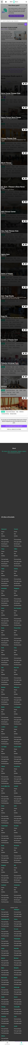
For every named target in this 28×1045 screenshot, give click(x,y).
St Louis (16, 929)
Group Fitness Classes (10, 411)
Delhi (15, 806)
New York (16, 667)
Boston (3, 1026)
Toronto (16, 529)
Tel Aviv (3, 929)
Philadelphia (17, 938)
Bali (15, 865)
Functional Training (5, 413)
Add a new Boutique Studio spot (14, 426)
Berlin (2, 845)
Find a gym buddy (5, 541)
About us (5, 451)
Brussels (16, 825)
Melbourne (16, 687)
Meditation (21, 411)
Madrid (15, 977)
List (2, 2)
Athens (3, 1036)
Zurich (2, 909)
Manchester (4, 977)
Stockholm (4, 588)
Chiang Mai (17, 1006)
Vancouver (4, 529)
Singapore (16, 588)
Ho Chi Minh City (5, 786)
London (3, 727)
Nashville (16, 948)
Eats (2, 533)
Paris (15, 647)
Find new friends (4, 539)
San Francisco (17, 608)
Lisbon (15, 727)
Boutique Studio (13, 413)
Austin (15, 1026)
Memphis (16, 968)
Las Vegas (3, 746)
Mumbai (3, 687)
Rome (2, 628)
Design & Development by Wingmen (14, 452)
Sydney (16, 568)
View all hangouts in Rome (14, 429)
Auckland (3, 885)
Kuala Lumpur (17, 746)
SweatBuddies (7, 1043)
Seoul (2, 608)
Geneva (3, 987)
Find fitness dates (5, 546)
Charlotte (3, 1016)
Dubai (2, 806)
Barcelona (16, 845)
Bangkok (3, 865)
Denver (16, 997)
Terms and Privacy (14, 451)
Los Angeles (17, 707)
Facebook (19, 451)
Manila (2, 707)
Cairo (15, 1016)
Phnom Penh (17, 628)
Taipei (2, 568)
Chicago (3, 1006)
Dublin (3, 997)
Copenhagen (4, 825)
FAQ (2, 451)
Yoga (17, 411)
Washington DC (5, 919)
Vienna (15, 919)
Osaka (2, 948)
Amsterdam (17, 885)
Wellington (16, 909)
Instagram (24, 451)
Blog (9, 451)
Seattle (3, 938)
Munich (3, 958)
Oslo (2, 667)
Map (6, 2)
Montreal (16, 958)
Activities (3, 536)
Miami (2, 968)
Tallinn (15, 549)
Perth (2, 647)
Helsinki (16, 786)
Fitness (3, 411)
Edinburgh (16, 987)
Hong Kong (17, 766)
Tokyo (2, 549)
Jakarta (3, 766)
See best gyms (4, 543)
